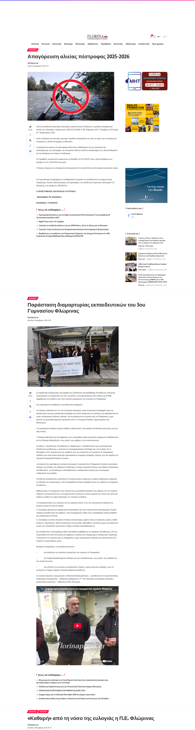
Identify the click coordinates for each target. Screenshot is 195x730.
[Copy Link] (30, 145)
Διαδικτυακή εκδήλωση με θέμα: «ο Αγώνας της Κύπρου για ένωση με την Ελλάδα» (74, 698)
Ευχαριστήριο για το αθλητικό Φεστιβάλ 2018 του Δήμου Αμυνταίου (67, 694)
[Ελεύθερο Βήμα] (97, 36)
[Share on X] (30, 140)
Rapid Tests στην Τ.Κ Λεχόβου (51, 221)
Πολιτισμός (149, 246)
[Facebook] (135, 215)
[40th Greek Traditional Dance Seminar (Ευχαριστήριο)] (131, 267)
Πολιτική (141, 246)
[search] (154, 36)
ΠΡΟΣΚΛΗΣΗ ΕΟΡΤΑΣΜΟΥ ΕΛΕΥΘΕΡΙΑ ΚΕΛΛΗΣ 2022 (62, 690)
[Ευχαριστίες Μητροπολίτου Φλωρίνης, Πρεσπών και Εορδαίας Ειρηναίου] (131, 256)
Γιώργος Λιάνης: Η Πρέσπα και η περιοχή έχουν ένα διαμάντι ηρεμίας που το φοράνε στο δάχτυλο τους (151, 240)
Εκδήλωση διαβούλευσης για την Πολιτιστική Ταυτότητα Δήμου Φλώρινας (70, 686)
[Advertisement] (67, 15)
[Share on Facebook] (30, 135)
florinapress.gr (33, 63)
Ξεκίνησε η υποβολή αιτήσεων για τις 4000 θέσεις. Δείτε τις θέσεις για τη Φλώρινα (73, 225)
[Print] (30, 151)
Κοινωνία (33, 50)
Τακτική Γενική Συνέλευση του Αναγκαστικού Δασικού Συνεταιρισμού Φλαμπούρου (74, 229)
